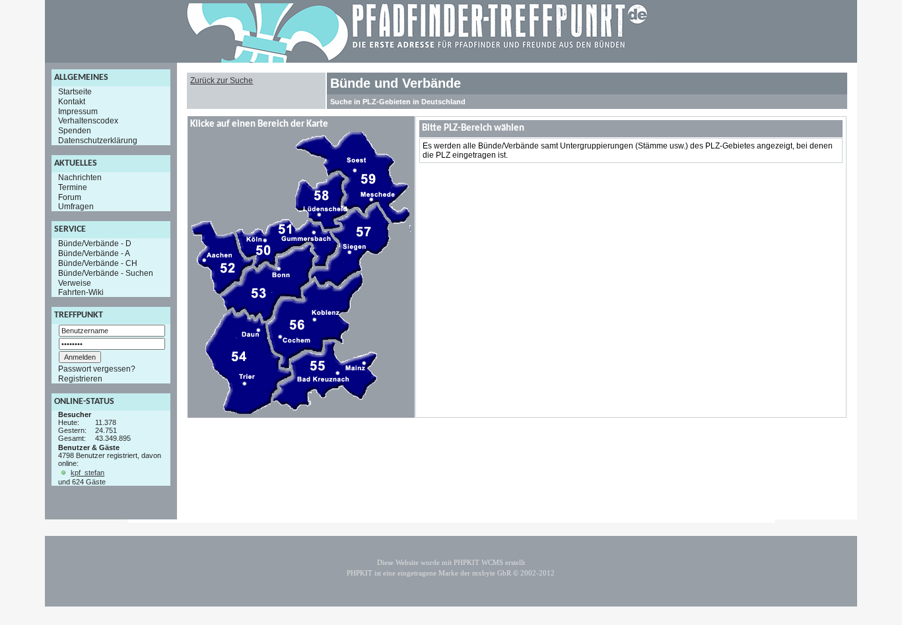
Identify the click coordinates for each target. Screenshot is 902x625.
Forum (69, 196)
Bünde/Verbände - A (94, 253)
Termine (72, 187)
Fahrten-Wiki (81, 292)
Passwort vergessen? (96, 369)
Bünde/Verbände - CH (97, 263)
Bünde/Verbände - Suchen (105, 273)
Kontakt (71, 101)
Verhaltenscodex (88, 120)
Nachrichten (80, 177)
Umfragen (76, 206)
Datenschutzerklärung (97, 140)
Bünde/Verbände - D (94, 243)
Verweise (74, 282)
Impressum (78, 110)
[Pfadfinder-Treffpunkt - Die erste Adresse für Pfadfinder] (417, 60)
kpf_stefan (87, 473)
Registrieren (80, 378)
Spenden (74, 130)
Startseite (75, 91)
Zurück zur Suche (221, 80)
